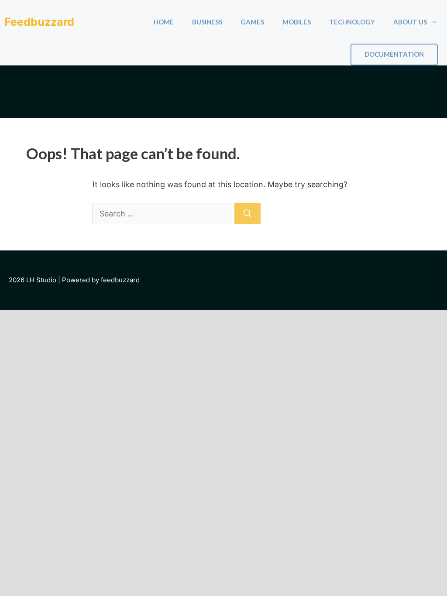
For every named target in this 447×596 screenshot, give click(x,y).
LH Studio (41, 280)
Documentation (394, 54)
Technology (352, 22)
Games (252, 22)
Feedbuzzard (39, 21)
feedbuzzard (120, 280)
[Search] (247, 213)
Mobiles (296, 22)
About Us (410, 22)
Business (207, 22)
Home (164, 22)
